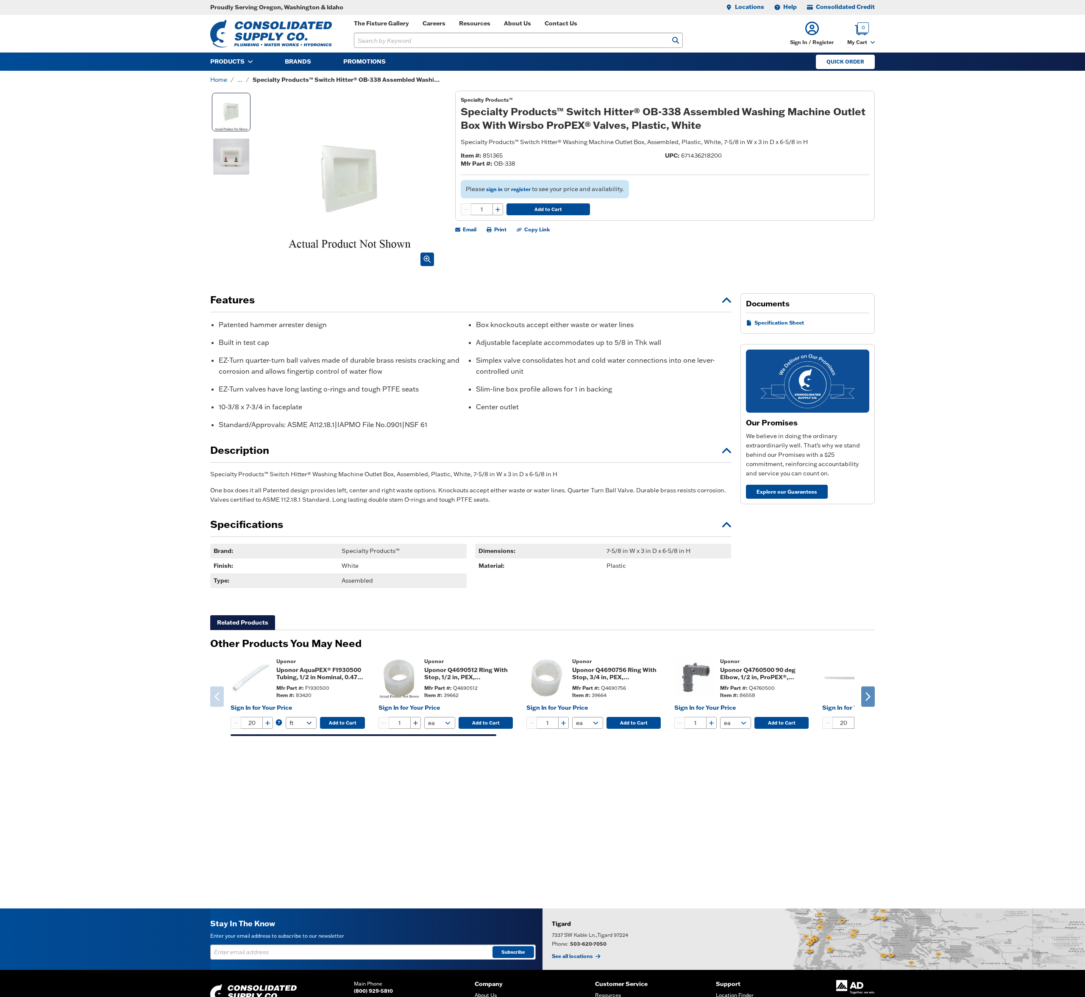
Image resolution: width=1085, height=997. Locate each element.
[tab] (242, 622)
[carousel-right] (868, 696)
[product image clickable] (251, 678)
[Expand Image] (427, 259)
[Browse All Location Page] (813, 939)
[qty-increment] (497, 209)
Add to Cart (548, 209)
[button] (812, 34)
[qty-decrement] (466, 209)
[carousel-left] (217, 696)
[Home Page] (271, 33)
